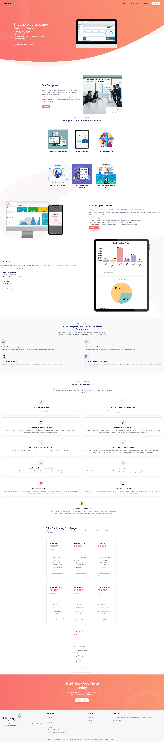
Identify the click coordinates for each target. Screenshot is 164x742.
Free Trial (156, 3)
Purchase (57, 575)
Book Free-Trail (82, 700)
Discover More (94, 227)
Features (139, 3)
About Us (131, 3)
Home (124, 3)
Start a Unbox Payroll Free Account (24, 44)
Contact (146, 3)
